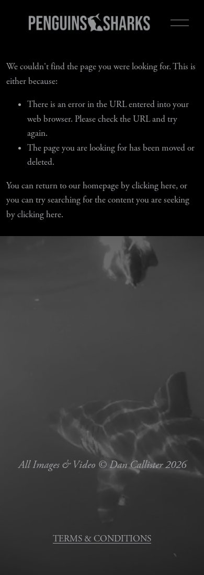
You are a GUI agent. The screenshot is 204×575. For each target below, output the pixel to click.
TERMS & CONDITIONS (102, 539)
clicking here (154, 185)
